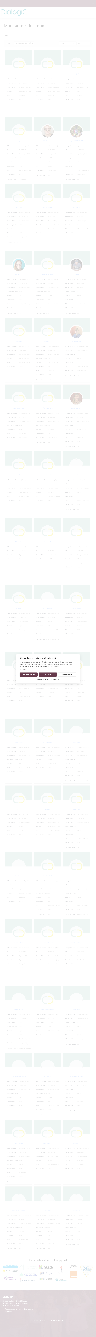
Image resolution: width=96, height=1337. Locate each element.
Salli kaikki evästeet (28, 674)
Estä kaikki (48, 674)
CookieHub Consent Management (51, 679)
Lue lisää (23, 669)
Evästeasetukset (67, 674)
